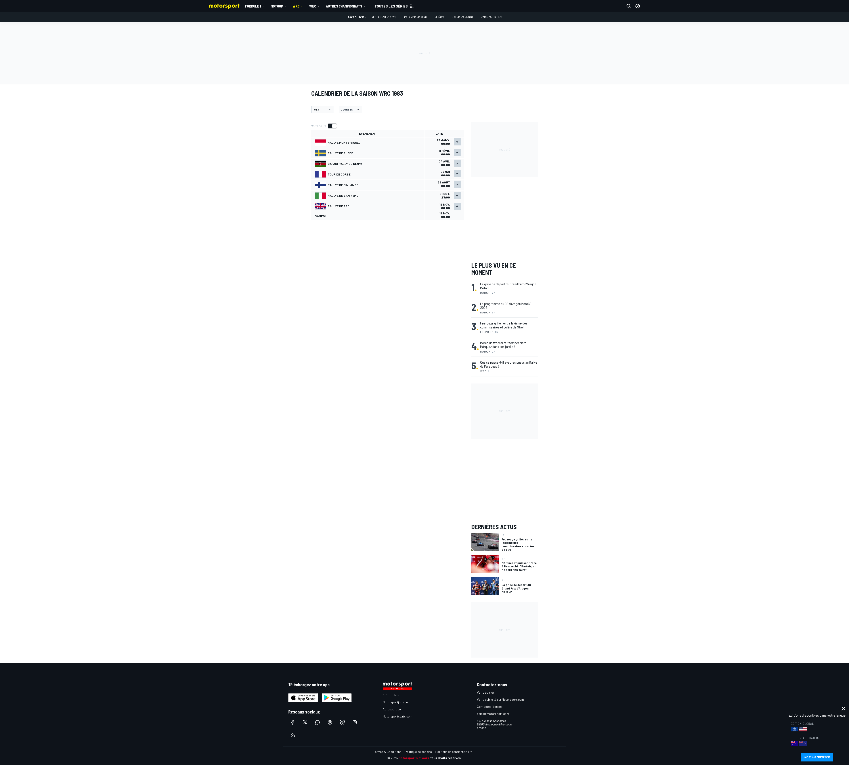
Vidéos (439, 17)
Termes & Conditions (387, 752)
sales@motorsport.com (493, 713)
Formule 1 (253, 6)
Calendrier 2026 (415, 17)
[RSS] (292, 734)
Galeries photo (462, 17)
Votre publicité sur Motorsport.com (500, 699)
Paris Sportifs (491, 17)
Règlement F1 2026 (383, 17)
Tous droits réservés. (446, 758)
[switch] (324, 126)
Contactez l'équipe (489, 706)
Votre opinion (486, 692)
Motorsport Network (413, 758)
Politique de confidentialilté (453, 752)
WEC (312, 6)
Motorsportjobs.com (396, 702)
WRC (296, 6)
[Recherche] (628, 6)
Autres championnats (344, 6)
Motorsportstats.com (397, 716)
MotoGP (277, 6)
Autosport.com (393, 709)
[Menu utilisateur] (637, 6)
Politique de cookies (418, 752)
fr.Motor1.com (392, 695)
